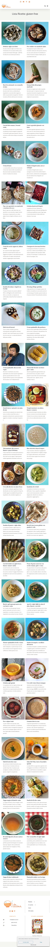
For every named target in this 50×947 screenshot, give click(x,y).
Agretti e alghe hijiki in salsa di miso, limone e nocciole (37, 589)
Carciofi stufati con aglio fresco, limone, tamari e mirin (13, 548)
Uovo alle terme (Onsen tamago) (37, 668)
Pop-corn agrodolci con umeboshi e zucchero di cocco (13, 191)
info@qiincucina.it (14, 920)
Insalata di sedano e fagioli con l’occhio (13, 272)
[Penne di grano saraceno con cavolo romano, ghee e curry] (36, 550)
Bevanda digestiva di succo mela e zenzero (13, 821)
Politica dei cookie (33, 944)
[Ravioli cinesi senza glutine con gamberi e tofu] (36, 512)
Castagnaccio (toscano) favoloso (37, 232)
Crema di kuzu (13, 151)
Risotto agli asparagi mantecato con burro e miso (13, 589)
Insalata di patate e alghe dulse (13, 511)
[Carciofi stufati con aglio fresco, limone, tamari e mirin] (13, 550)
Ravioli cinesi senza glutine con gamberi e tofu (37, 510)
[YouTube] (12, 911)
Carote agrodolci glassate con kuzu (37, 111)
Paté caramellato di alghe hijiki (37, 822)
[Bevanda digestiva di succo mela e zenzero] (13, 823)
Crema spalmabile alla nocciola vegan (13, 353)
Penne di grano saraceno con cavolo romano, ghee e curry (37, 548)
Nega (41, 942)
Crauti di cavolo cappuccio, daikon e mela (13, 232)
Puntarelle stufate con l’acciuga (37, 862)
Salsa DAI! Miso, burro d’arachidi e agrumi (37, 747)
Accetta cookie (26, 942)
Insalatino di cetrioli (37, 472)
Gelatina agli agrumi (13, 668)
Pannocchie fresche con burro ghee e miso (37, 352)
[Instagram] (10, 911)
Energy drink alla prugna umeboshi (37, 70)
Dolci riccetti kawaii (13, 313)
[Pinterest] (14, 911)
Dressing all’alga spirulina (37, 272)
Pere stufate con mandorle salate (37, 32)
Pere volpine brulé (13, 707)
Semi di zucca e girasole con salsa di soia (13, 393)
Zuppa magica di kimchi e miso (13, 786)
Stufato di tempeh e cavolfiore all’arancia (37, 628)
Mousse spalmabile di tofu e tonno (13, 628)
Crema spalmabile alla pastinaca (37, 313)
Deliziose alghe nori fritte (13, 32)
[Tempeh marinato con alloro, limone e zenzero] (36, 394)
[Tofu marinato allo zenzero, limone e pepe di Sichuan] (13, 435)
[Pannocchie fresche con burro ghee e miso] (36, 354)
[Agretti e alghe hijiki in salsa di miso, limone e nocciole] (36, 590)
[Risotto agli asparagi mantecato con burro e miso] (13, 590)
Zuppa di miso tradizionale (13, 862)
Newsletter (14, 925)
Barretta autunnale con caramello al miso (13, 70)
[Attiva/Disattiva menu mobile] (47, 6)
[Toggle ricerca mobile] (45, 6)
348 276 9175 (14, 922)
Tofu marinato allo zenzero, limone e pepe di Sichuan (13, 433)
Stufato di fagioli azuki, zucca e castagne (37, 151)
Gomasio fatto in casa (37, 707)
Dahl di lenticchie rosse (13, 747)
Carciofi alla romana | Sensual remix (13, 111)
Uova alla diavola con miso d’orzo (13, 472)
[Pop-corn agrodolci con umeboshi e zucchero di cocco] (13, 192)
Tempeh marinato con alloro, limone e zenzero (37, 393)
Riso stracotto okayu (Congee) (37, 434)
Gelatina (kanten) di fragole (37, 191)
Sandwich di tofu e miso (37, 786)
